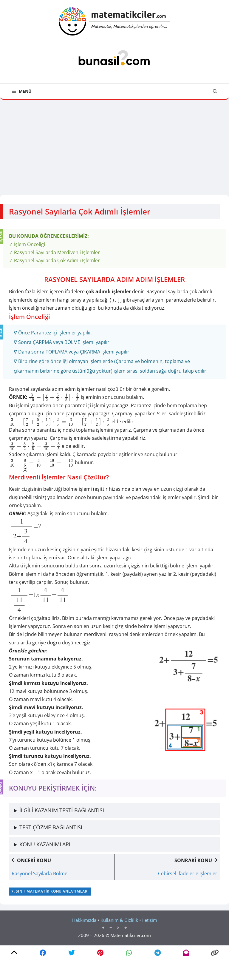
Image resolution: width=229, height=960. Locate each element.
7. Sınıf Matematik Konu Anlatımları (50, 891)
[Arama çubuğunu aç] (215, 91)
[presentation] (54, 397)
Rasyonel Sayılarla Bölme (39, 873)
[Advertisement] (114, 144)
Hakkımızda (84, 920)
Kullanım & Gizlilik (119, 920)
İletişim (149, 920)
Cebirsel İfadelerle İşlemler (187, 873)
